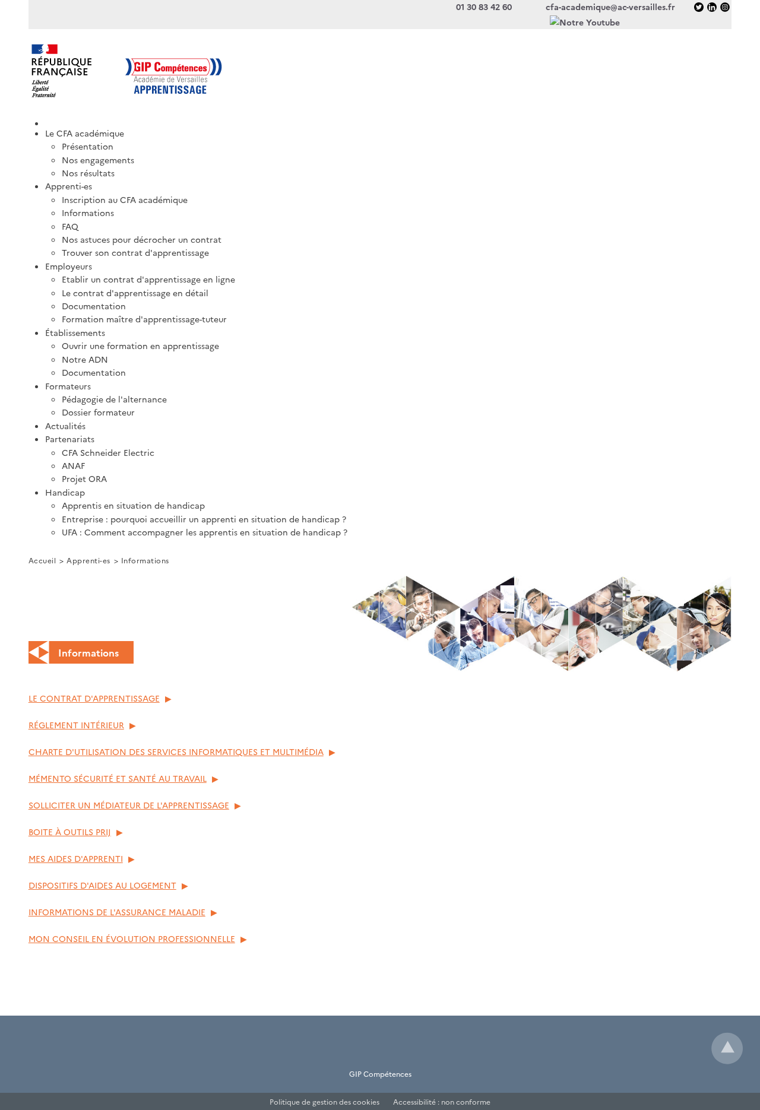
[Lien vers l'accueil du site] (204, 70)
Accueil (42, 560)
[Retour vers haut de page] (727, 1048)
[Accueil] (388, 119)
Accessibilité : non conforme (441, 1101)
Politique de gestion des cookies (324, 1101)
